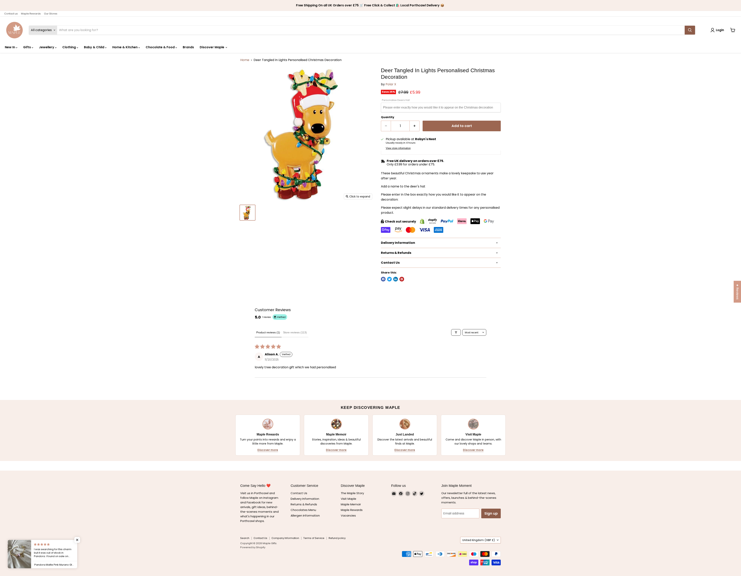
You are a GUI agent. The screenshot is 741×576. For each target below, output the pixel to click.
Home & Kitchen (125, 47)
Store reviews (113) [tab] (295, 332)
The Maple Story (353, 493)
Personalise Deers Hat (396, 100)
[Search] (690, 30)
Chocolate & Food (160, 47)
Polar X (391, 84)
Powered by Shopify (252, 547)
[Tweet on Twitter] (389, 279)
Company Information (285, 538)
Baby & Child (94, 47)
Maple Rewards (31, 13)
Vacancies (348, 515)
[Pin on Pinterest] (401, 279)
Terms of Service (313, 538)
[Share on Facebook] (383, 279)
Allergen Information (305, 515)
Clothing (69, 47)
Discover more (267, 449)
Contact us (11, 13)
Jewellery (47, 47)
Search (244, 538)
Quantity (387, 117)
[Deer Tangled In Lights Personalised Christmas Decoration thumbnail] (247, 212)
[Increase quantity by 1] (415, 126)
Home (244, 60)
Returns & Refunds (304, 504)
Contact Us (299, 493)
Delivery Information (305, 499)
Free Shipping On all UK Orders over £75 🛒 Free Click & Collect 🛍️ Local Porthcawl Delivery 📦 (370, 5)
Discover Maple (212, 47)
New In (10, 47)
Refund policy (337, 538)
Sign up (491, 513)
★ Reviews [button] (737, 292)
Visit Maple (348, 499)
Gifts (27, 47)
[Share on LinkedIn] (395, 279)
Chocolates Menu (303, 510)
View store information (398, 148)
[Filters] (456, 332)
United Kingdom (478, 540)
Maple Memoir (351, 504)
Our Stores (50, 13)
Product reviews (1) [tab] (268, 332)
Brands (188, 47)
